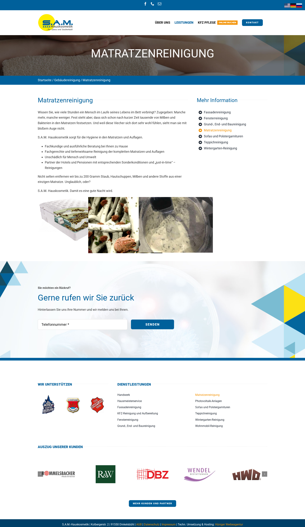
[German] (293, 5)
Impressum (169, 524)
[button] (40, 474)
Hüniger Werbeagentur (229, 524)
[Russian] (299, 5)
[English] (287, 5)
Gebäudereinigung (67, 80)
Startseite (45, 80)
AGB (139, 524)
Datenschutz (152, 524)
